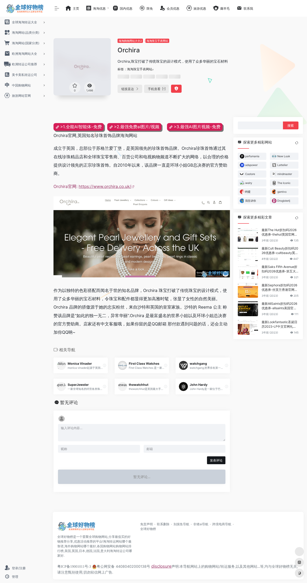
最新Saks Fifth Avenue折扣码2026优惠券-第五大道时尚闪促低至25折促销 (279, 269)
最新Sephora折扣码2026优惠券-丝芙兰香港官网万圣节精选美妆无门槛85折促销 (280, 287)
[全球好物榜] (76, 528)
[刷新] (296, 143)
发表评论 (216, 460)
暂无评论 (69, 402)
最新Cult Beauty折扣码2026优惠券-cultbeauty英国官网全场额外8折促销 (280, 250)
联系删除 (163, 524)
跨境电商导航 (221, 524)
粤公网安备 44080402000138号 (123, 566)
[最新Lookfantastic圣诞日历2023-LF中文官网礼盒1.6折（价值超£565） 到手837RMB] (248, 327)
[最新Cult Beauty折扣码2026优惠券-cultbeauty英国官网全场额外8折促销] (248, 253)
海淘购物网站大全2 (130, 40)
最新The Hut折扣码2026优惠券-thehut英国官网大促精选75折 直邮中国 (280, 232)
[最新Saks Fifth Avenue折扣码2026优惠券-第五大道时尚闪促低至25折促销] (248, 272)
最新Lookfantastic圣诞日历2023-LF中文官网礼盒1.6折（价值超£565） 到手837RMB (280, 324)
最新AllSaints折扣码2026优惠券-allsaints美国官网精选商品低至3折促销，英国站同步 (280, 306)
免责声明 (146, 524)
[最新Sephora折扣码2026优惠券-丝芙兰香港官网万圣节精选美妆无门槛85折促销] (248, 290)
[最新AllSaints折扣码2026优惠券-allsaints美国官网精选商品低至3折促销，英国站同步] (248, 308)
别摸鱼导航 (181, 524)
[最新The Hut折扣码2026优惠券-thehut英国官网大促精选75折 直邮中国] (248, 235)
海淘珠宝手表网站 (157, 40)
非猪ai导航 (200, 524)
